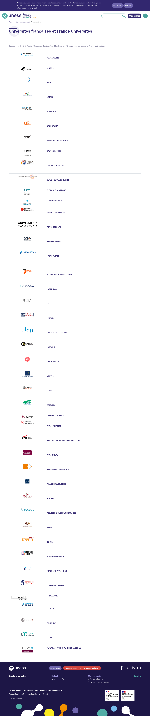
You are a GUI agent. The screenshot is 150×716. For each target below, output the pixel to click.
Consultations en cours (98, 679)
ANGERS (50, 68)
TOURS (49, 638)
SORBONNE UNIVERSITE (57, 585)
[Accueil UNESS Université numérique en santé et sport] (19, 16)
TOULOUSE (51, 623)
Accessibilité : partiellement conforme (24, 694)
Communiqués (58, 679)
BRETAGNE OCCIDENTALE (57, 141)
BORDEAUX (51, 112)
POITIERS (50, 499)
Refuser (128, 5)
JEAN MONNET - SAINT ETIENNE (60, 275)
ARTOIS (50, 97)
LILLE (49, 304)
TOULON (50, 609)
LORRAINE (51, 347)
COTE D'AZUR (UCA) (54, 200)
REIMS (49, 528)
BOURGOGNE (52, 126)
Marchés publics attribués (99, 682)
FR (48, 212)
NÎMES (49, 391)
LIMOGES (50, 318)
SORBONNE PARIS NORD (57, 571)
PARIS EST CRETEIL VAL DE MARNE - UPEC (63, 441)
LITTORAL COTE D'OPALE (57, 333)
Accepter (117, 5)
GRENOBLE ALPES (54, 241)
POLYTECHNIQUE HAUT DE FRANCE (61, 513)
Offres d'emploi (15, 690)
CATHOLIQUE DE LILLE (56, 165)
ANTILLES (50, 83)
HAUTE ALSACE (53, 256)
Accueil (11, 22)
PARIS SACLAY (52, 455)
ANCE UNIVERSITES (57, 212)
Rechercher (123, 16)
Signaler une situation (17, 676)
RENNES (50, 542)
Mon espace (134, 16)
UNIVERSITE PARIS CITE (56, 415)
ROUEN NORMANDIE (55, 556)
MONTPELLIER (53, 362)
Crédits (45, 694)
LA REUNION (52, 289)
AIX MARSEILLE (53, 58)
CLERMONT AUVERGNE (56, 190)
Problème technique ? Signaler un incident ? (82, 668)
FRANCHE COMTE (54, 227)
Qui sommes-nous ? (23, 22)
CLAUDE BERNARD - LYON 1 (58, 180)
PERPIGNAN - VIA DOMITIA (58, 470)
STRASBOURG (52, 596)
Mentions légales (31, 690)
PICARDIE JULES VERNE (56, 484)
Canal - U (137, 676)
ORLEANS (51, 405)
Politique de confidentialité (51, 690)
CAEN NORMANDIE (55, 151)
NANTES (50, 376)
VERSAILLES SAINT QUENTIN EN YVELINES (64, 648)
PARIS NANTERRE (54, 426)
